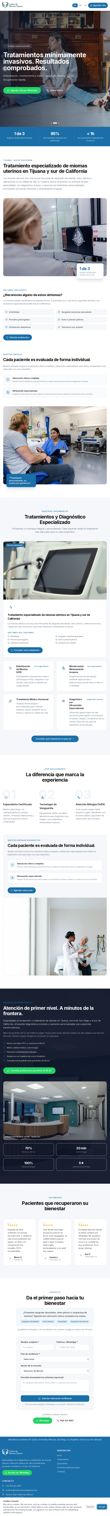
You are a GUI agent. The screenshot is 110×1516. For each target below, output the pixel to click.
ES (75, 5)
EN (80, 5)
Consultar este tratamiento (26, 650)
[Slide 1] (51, 123)
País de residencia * (30, 1354)
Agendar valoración (23, 890)
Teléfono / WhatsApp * (67, 1342)
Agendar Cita (99, 5)
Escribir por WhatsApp (18, 1472)
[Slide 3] (57, 123)
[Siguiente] (105, 69)
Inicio (59, 1455)
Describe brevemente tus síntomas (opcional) (42, 1377)
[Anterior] (5, 69)
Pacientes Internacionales (68, 1467)
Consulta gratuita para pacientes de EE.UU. (31, 1070)
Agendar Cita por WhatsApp (24, 87)
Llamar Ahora (56, 87)
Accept (102, 1507)
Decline (90, 1507)
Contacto (61, 1471)
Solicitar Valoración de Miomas (57, 1398)
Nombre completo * (30, 1342)
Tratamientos (63, 1459)
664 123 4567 (67, 1420)
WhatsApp (44, 1420)
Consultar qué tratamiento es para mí (53, 739)
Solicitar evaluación (19, 337)
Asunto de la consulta (31, 1365)
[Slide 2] (53, 123)
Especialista (62, 1463)
